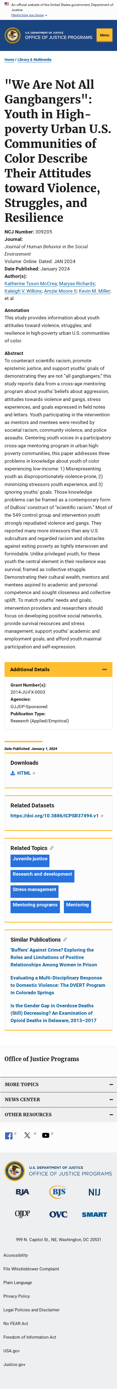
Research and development (42, 874)
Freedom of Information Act (29, 1337)
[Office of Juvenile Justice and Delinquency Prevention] (22, 1219)
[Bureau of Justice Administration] (22, 1196)
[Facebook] (11, 1137)
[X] (29, 1137)
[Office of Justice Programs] (13, 35)
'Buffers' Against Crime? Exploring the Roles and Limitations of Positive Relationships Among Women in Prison (54, 957)
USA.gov (11, 1350)
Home (9, 59)
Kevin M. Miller (94, 291)
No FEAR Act (15, 1323)
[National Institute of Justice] (94, 1196)
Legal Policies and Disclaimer (31, 1309)
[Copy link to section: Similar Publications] (64, 939)
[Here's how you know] (58, 10)
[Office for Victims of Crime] (58, 1218)
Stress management (34, 889)
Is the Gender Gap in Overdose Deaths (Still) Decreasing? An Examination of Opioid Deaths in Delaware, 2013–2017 (54, 1013)
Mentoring (77, 905)
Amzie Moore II (60, 291)
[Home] (58, 35)
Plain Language (17, 1282)
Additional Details (30, 669)
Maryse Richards (77, 283)
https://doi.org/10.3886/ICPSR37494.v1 (55, 815)
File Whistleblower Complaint (31, 1269)
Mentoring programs (35, 905)
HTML (24, 773)
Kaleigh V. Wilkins (23, 291)
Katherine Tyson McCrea (31, 283)
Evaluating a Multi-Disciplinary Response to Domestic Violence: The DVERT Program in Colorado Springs (58, 985)
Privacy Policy (16, 1296)
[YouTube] (47, 1137)
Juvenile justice (30, 858)
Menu (104, 35)
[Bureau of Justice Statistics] (58, 1200)
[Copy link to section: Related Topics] (50, 847)
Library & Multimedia (34, 59)
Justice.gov (14, 1364)
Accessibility (15, 1255)
